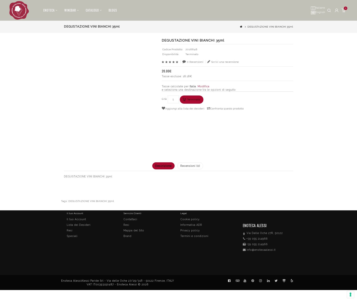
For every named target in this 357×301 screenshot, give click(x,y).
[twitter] (276, 281)
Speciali (72, 236)
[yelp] (292, 281)
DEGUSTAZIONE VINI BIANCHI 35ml (91, 201)
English (320, 12)
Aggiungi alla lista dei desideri (184, 108)
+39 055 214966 (257, 238)
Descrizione (163, 165)
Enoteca (49, 10)
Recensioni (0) (190, 165)
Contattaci (130, 219)
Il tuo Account (76, 219)
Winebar (70, 10)
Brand (127, 236)
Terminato (193, 99)
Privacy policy (190, 230)
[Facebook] (229, 281)
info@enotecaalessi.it (261, 249)
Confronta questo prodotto (227, 108)
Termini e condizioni (194, 236)
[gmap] (284, 281)
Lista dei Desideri (79, 224)
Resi (126, 224)
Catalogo (92, 10)
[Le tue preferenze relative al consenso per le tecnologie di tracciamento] (350, 294)
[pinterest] (253, 281)
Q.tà (164, 99)
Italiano (320, 7)
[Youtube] (245, 281)
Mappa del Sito (133, 230)
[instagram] (260, 281)
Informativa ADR (191, 224)
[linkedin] (268, 281)
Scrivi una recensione (225, 61)
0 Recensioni (195, 61)
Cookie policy (190, 219)
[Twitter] (237, 281)
